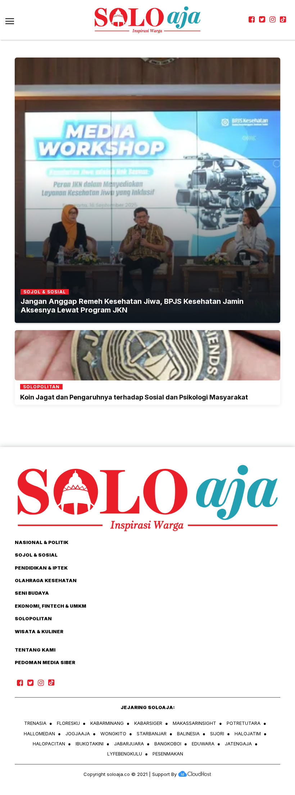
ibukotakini (90, 743)
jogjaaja (77, 733)
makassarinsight (194, 723)
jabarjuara (129, 743)
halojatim (248, 733)
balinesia (188, 733)
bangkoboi (167, 743)
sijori (217, 733)
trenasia (35, 723)
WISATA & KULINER (39, 631)
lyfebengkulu (124, 754)
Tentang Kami (35, 650)
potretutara (243, 723)
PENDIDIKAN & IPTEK (41, 568)
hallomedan (39, 733)
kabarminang (107, 723)
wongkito (113, 733)
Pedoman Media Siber (45, 662)
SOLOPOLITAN (33, 618)
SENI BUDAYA (32, 593)
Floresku (68, 723)
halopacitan (49, 743)
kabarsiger (148, 723)
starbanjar (152, 733)
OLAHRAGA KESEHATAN (46, 580)
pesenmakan (168, 754)
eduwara (203, 743)
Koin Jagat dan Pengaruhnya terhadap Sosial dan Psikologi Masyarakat (134, 397)
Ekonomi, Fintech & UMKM (50, 606)
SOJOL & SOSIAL (36, 555)
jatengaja (238, 743)
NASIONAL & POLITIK (41, 542)
